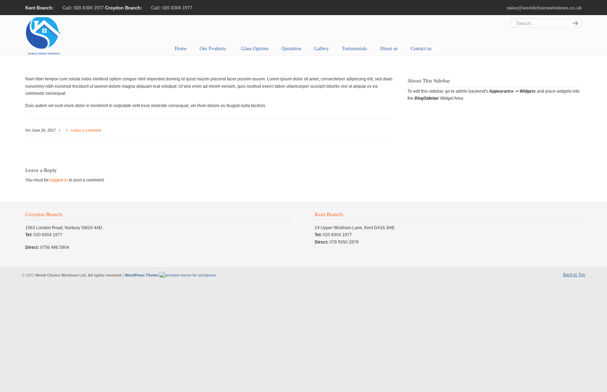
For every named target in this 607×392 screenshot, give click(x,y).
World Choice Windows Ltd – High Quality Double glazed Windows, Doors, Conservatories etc (56, 36)
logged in (59, 180)
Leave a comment (86, 130)
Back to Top (574, 274)
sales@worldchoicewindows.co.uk (544, 8)
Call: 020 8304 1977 (83, 8)
